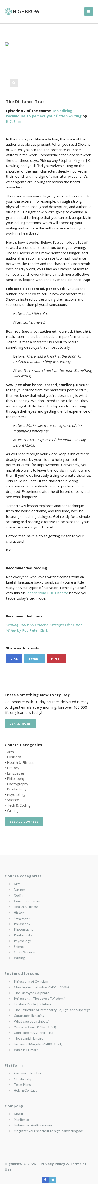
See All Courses (24, 822)
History (13, 767)
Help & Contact (25, 1090)
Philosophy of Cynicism (31, 981)
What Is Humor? (26, 1050)
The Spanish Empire (28, 1038)
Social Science (24, 952)
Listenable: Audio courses (33, 1125)
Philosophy (16, 778)
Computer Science (27, 901)
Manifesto (21, 1119)
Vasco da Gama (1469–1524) (35, 1027)
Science (13, 799)
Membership (23, 1079)
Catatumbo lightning (29, 1015)
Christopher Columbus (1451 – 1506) (41, 987)
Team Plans (22, 1085)
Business (14, 757)
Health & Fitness (20, 762)
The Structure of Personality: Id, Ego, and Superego (52, 1010)
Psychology (16, 794)
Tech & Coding (19, 805)
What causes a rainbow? (32, 1021)
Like (14, 658)
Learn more (20, 724)
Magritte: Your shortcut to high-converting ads (49, 1131)
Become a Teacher (27, 1073)
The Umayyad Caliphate (31, 993)
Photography (17, 783)
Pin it (56, 658)
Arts (10, 751)
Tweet (34, 658)
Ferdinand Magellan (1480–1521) (38, 1044)
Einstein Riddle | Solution (32, 1004)
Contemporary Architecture (34, 1033)
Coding (19, 895)
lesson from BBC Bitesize (47, 592)
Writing (13, 810)
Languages (16, 773)
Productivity (17, 789)
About (18, 1114)
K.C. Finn (13, 121)
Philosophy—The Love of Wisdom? (39, 998)
